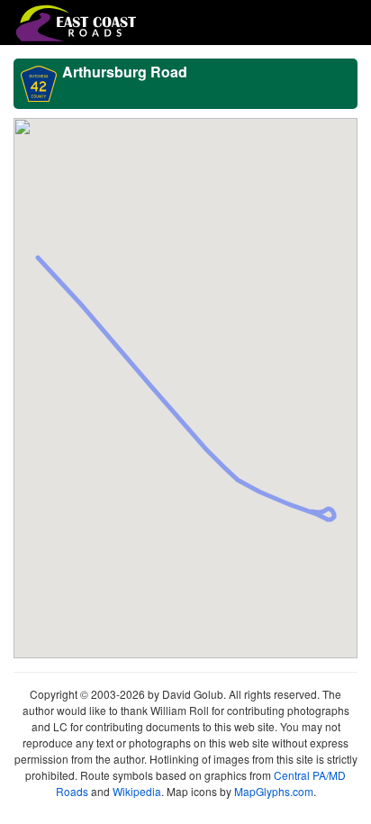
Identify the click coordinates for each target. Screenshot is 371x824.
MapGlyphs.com (273, 791)
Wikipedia (137, 791)
